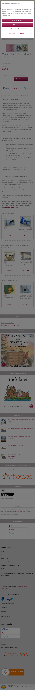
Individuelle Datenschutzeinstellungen (17, 29)
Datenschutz (22, 33)
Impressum (12, 33)
